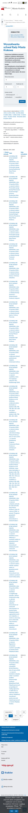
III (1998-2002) (20, 113)
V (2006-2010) (16, 114)
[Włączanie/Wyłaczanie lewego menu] (2, 22)
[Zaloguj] (26, 15)
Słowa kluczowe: (9, 76)
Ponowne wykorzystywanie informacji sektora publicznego (13, 733)
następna (15, 719)
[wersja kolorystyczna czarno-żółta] (23, 3)
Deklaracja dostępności (7, 737)
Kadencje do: (19, 84)
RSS (2, 747)
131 (24, 712)
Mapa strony (4, 744)
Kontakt (3, 760)
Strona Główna (9, 20)
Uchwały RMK (9, 26)
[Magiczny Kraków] (14, 773)
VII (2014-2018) (11, 116)
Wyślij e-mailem (7, 779)
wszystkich (19, 97)
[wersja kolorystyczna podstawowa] (19, 3)
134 (15, 715)
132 (6, 715)
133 (11, 715)
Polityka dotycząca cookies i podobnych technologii (14, 740)
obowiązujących (10, 94)
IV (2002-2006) (8, 114)
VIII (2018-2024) (21, 116)
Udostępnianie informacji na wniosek (10, 730)
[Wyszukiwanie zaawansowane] (10, 15)
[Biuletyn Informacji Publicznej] (14, 766)
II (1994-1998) (11, 113)
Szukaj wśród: (8, 92)
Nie (16, 811)
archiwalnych (8, 97)
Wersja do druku (8, 786)
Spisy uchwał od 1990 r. (17, 35)
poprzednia (8, 712)
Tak (11, 811)
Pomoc (3, 753)
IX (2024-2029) (8, 118)
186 (6, 719)
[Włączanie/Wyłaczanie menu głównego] (2, 15)
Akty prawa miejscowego (17, 37)
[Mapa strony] (18, 15)
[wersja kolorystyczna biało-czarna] (21, 3)
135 (20, 715)
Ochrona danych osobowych (8, 727)
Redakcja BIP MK (5, 758)
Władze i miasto (18, 20)
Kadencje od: (8, 84)
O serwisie (3, 751)
